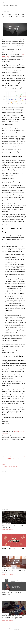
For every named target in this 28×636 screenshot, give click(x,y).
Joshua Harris (19, 52)
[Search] (25, 2)
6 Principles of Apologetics (13, 549)
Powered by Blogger (15, 629)
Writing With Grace (9, 5)
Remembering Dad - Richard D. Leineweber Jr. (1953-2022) (13, 617)
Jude (16, 466)
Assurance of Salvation (10, 466)
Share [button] (3, 464)
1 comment (8, 551)
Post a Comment (9, 529)
